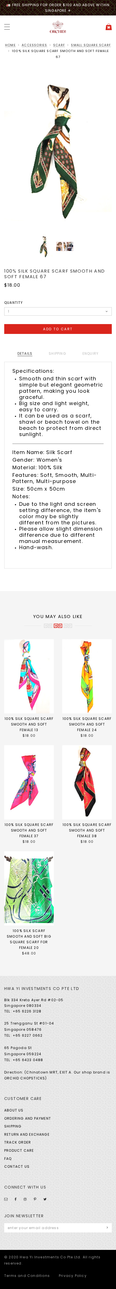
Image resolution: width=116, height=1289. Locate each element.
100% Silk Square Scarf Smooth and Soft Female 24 (87, 724)
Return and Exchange (27, 1134)
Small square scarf (91, 45)
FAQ (8, 1158)
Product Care (19, 1150)
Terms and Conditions (27, 1275)
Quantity (13, 302)
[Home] (58, 26)
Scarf (59, 45)
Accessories (34, 45)
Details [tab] (24, 353)
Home (10, 45)
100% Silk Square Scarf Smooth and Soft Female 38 (87, 830)
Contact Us (17, 1166)
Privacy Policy (73, 1275)
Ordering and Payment (27, 1118)
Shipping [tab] (57, 353)
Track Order (17, 1142)
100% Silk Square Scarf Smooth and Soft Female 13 (29, 724)
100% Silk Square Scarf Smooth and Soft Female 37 (29, 830)
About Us (14, 1110)
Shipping (13, 1126)
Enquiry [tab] (90, 353)
